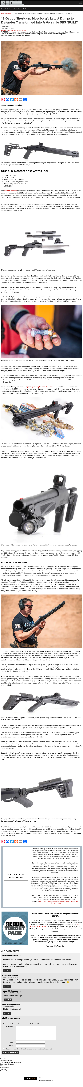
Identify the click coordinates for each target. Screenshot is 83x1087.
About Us (3, 1059)
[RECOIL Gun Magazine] (12, 5)
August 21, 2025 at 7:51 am (10, 957)
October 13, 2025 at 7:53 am (10, 977)
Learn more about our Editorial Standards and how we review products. (58, 902)
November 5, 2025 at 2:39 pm (12, 992)
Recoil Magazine (46, 1077)
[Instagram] (5, 1056)
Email (11, 1045)
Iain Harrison (5, 27)
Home (3, 13)
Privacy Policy (4, 1067)
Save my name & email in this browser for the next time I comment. (29, 1049)
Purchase (3, 1069)
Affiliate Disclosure (6, 1060)
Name (11, 1042)
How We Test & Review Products (11, 1062)
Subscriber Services (7, 1064)
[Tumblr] (12, 1056)
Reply (7, 971)
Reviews (8, 13)
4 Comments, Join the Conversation (13, 30)
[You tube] (9, 1056)
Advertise (3, 1066)
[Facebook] (2, 1056)
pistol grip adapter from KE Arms (40, 387)
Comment (10, 1026)
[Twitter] (16, 1056)
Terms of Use (4, 1071)
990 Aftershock (10, 191)
